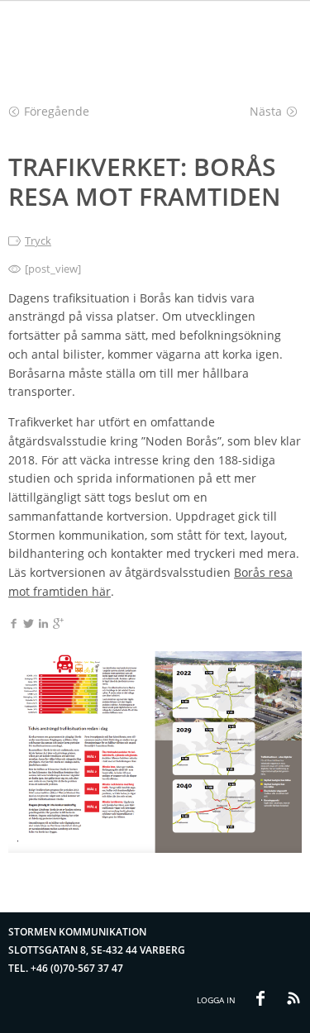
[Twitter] (28, 624)
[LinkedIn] (43, 624)
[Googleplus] (58, 624)
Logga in (216, 1000)
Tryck (38, 240)
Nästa (266, 111)
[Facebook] (13, 624)
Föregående (56, 111)
